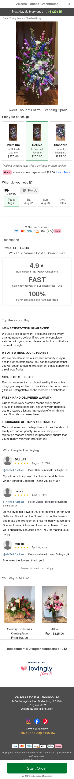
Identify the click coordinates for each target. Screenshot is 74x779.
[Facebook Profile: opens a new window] (37, 721)
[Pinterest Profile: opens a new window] (45, 721)
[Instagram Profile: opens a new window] (28, 721)
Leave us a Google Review (37, 733)
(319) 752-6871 (37, 705)
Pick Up (32, 190)
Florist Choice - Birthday (41, 501)
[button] (66, 770)
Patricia (32, 554)
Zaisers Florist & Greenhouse (37, 3)
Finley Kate (34, 470)
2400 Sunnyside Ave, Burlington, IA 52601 (37, 701)
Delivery (11, 193)
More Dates (62, 201)
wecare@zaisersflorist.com (37, 709)
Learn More (63, 172)
